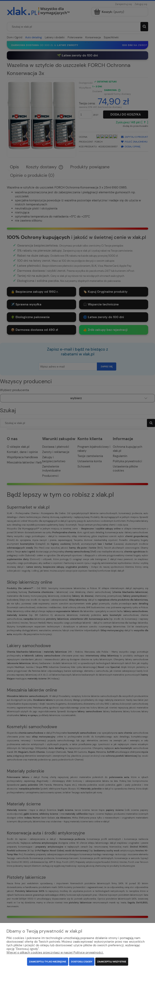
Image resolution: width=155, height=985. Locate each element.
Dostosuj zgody (81, 961)
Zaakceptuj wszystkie (111, 961)
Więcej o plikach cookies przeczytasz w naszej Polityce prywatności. (55, 953)
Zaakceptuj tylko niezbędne (47, 961)
